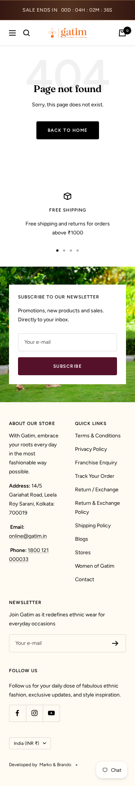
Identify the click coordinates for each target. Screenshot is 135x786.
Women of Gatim (94, 566)
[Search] (26, 33)
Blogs (81, 539)
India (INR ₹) (26, 743)
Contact (84, 579)
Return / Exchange (96, 489)
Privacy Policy (91, 449)
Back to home (68, 130)
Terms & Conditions (98, 436)
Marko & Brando (55, 764)
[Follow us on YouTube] (51, 713)
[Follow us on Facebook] (17, 713)
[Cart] (122, 33)
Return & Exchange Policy (97, 507)
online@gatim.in (28, 536)
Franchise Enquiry (96, 462)
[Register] (115, 643)
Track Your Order (94, 476)
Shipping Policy (93, 525)
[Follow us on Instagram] (34, 713)
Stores (83, 552)
